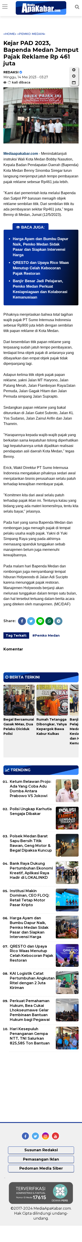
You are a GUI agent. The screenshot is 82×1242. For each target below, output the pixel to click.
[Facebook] (22, 621)
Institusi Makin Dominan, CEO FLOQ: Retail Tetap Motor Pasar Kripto (29, 898)
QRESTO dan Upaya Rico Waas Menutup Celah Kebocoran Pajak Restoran (41, 268)
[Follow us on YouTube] (55, 1136)
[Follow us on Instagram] (45, 1136)
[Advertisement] (37, 1087)
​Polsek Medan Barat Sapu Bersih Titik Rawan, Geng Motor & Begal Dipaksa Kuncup (31, 843)
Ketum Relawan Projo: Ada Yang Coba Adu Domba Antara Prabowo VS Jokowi (30, 788)
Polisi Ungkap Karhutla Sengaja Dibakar (31, 811)
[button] (74, 83)
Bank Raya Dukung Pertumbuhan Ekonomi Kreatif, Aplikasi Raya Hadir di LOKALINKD (31, 870)
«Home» (9, 34)
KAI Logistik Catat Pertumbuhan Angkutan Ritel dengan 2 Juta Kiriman (32, 980)
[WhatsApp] (49, 621)
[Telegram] (58, 621)
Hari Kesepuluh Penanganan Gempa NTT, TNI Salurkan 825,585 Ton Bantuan (30, 1036)
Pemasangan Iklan (41, 1159)
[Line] (40, 621)
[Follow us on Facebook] (25, 1136)
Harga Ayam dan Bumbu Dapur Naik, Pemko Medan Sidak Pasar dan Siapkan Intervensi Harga (29, 927)
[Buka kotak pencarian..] (77, 7)
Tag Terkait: (16, 635)
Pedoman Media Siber (41, 1168)
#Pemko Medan (46, 635)
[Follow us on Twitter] (35, 1136)
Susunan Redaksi (41, 1150)
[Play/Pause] (74, 70)
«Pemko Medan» (31, 34)
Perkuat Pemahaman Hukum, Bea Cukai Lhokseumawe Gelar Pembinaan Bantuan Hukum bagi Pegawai (30, 1010)
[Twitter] (31, 621)
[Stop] (74, 76)
